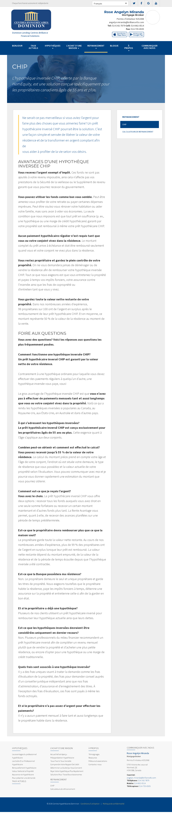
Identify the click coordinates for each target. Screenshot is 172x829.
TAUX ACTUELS (33, 47)
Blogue (114, 45)
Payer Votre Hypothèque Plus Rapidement (66, 771)
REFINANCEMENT (95, 45)
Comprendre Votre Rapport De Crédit (64, 764)
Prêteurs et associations (98, 761)
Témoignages (94, 754)
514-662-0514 (137, 25)
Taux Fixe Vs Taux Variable (60, 761)
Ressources (93, 757)
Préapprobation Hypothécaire (62, 757)
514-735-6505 (137, 28)
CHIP (124, 124)
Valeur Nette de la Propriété (23, 771)
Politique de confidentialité (113, 803)
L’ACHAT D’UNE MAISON (74, 47)
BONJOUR (17, 45)
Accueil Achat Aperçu (58, 754)
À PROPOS (128, 47)
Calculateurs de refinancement (137, 131)
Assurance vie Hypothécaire (23, 774)
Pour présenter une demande (23, 778)
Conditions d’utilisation (90, 803)
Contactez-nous (95, 764)
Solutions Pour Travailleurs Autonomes (66, 774)
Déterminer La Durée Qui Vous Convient (66, 768)
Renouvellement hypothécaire (24, 768)
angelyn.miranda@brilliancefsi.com (126, 22)
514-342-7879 (118, 25)
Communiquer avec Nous (149, 47)
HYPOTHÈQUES (52, 45)
